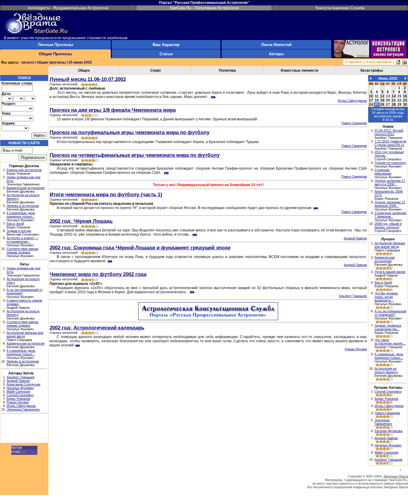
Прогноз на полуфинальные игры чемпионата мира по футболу (129, 132)
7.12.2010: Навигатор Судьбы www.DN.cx (391, 143)
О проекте (353, 62)
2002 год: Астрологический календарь (97, 328)
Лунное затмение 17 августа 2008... (390, 182)
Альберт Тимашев (20, 377)
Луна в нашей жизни (390, 272)
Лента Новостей (276, 44)
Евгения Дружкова (388, 431)
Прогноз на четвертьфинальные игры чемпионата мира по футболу (135, 155)
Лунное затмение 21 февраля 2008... (390, 204)
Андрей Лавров (18, 381)
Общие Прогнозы (55, 54)
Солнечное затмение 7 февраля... (391, 214)
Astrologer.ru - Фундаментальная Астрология (68, 8)
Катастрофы (372, 70)
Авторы (276, 54)
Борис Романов (18, 398)
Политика (227, 70)
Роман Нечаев (18, 402)
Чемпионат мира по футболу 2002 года (98, 274)
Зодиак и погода (19, 231)
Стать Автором (378, 62)
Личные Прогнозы (55, 44)
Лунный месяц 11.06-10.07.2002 (88, 79)
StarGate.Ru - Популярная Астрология (204, 8)
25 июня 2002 (80, 62)
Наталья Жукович (20, 388)
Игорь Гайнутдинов (21, 406)
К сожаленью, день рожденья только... (21, 214)
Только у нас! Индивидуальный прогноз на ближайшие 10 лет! (208, 185)
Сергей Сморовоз (20, 395)
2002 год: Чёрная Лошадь (81, 221)
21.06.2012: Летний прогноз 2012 (389, 132)
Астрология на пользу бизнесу (386, 370)
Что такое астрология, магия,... (390, 341)
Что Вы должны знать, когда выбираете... (386, 296)
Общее (84, 70)
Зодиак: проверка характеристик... (388, 327)
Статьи (166, 54)
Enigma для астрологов (24, 170)
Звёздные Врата (395, 476)
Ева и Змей (15, 223)
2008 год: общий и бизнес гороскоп (388, 225)
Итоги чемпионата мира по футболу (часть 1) (106, 194)
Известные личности (299, 70)
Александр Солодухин (23, 384)
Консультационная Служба (340, 8)
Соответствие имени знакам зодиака (22, 250)
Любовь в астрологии (23, 206)
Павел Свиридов (354, 123)
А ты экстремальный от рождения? (390, 313)
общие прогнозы (51, 62)
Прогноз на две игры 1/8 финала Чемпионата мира (113, 110)
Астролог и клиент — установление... (22, 239)
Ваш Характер (166, 44)
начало (27, 62)
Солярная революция (383, 171)
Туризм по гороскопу (390, 163)
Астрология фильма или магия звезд (390, 244)
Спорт (155, 70)
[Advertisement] (24, 429)
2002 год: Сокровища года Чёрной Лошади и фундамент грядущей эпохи (140, 248)
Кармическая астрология (26, 188)
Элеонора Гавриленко (23, 409)
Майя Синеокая (18, 391)
